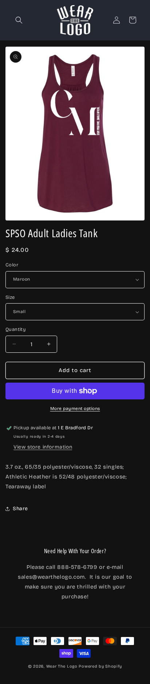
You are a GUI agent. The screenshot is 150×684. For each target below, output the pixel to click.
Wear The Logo (62, 666)
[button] (19, 20)
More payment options (75, 408)
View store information (42, 447)
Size (10, 297)
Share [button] (20, 508)
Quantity (15, 329)
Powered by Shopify (100, 666)
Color (11, 265)
